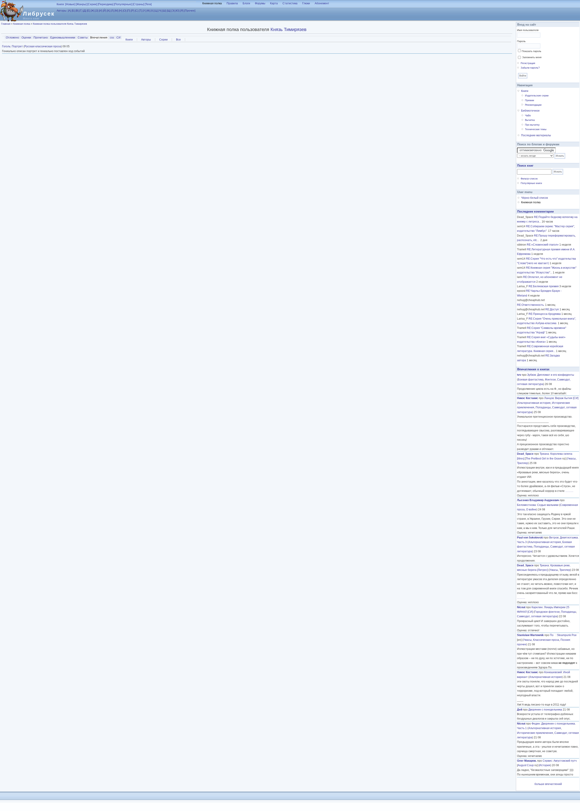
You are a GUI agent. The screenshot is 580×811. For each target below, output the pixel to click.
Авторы (146, 39)
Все (178, 39)
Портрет (17, 46)
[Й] (104, 10)
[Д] (84, 10)
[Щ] (169, 10)
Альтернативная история (534, 402)
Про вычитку (532, 124)
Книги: (61, 4)
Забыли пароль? (530, 67)
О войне (531, 509)
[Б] (73, 10)
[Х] (152, 10)
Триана (544, 453)
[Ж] (92, 10)
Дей (519, 709)
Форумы (260, 3)
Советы (83, 37)
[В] (77, 10)
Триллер (522, 463)
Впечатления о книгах (533, 369)
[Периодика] (105, 4)
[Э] (173, 10)
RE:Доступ (552, 309)
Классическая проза (546, 639)
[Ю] (177, 10)
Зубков (531, 374)
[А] (69, 10)
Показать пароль (531, 51)
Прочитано (41, 37)
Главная (5, 23)
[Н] (120, 10)
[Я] (182, 10)
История (544, 765)
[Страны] (138, 4)
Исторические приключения (535, 732)
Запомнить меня (531, 57)
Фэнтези (550, 379)
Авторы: (62, 10)
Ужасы (571, 458)
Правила (232, 3)
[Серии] (92, 4)
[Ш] (164, 10)
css (112, 37)
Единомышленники (62, 37)
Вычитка (530, 120)
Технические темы (535, 129)
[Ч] (160, 10)
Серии (163, 39)
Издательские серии (537, 95)
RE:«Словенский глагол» (543, 244)
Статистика (290, 3)
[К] (108, 10)
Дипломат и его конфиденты (555, 374)
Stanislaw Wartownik (530, 635)
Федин (536, 723)
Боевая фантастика (531, 379)
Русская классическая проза (42, 46)
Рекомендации (533, 104)
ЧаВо (528, 115)
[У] (144, 10)
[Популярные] (123, 4)
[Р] (132, 10)
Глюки (306, 3)
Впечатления (99, 37)
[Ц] (156, 10)
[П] (128, 10)
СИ (118, 37)
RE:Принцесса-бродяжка (545, 314)
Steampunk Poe (567, 635)
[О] (124, 10)
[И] (100, 10)
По (553, 635)
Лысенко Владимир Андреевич (538, 500)
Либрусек (39, 13)
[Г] (80, 10)
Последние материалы (536, 135)
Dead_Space (525, 453)
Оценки (26, 37)
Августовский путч (565, 760)
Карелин (537, 607)
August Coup (526, 765)
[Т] (140, 10)
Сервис (547, 760)
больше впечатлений (548, 784)
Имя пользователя (528, 30)
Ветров (553, 537)
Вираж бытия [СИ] (566, 398)
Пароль (521, 41)
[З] (96, 10)
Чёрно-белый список (534, 197)
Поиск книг (525, 165)
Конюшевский (553, 672)
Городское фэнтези (547, 611)
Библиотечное (530, 110)
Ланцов (549, 398)
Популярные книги (531, 183)
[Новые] (70, 4)
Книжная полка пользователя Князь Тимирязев (60, 23)
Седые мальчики (547, 505)
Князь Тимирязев (289, 29)
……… (569, 491)
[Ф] (148, 10)
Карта (274, 3)
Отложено (12, 37)
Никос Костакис (527, 398)
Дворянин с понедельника (545, 709)
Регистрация (528, 63)
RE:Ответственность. (530, 304)
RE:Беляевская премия (544, 286)
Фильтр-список (529, 178)
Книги (129, 39)
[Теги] (148, 4)
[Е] (88, 10)
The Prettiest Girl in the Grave (544, 458)
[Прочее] (189, 10)
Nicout (521, 607)
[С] (136, 10)
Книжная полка (212, 3)
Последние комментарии (535, 211)
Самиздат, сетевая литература (537, 616)
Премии (529, 100)
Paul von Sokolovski (530, 537)
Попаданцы (543, 407)
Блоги (246, 3)
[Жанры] (81, 4)
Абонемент (322, 3)
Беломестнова (526, 505)
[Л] (112, 10)
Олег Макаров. (526, 760)
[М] (116, 10)
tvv (519, 374)
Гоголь (6, 46)
